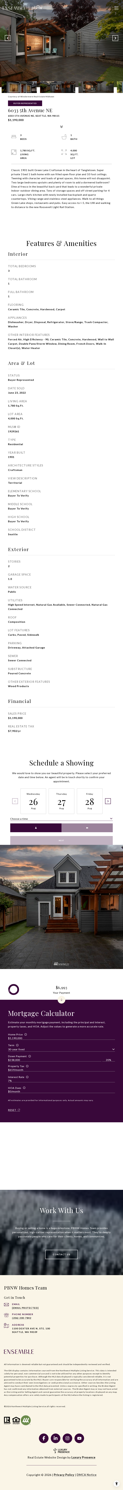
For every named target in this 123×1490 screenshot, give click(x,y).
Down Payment (17, 1056)
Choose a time (19, 818)
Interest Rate (16, 1076)
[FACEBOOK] (44, 1438)
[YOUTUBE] (79, 1438)
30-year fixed (16, 1049)
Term (11, 1045)
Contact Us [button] (61, 1254)
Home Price (15, 1034)
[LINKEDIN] (55, 1438)
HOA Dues (14, 1087)
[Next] (108, 801)
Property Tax (16, 1066)
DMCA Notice (87, 1475)
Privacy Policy (64, 1475)
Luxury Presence (83, 1457)
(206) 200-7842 (21, 1318)
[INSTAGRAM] (67, 1438)
